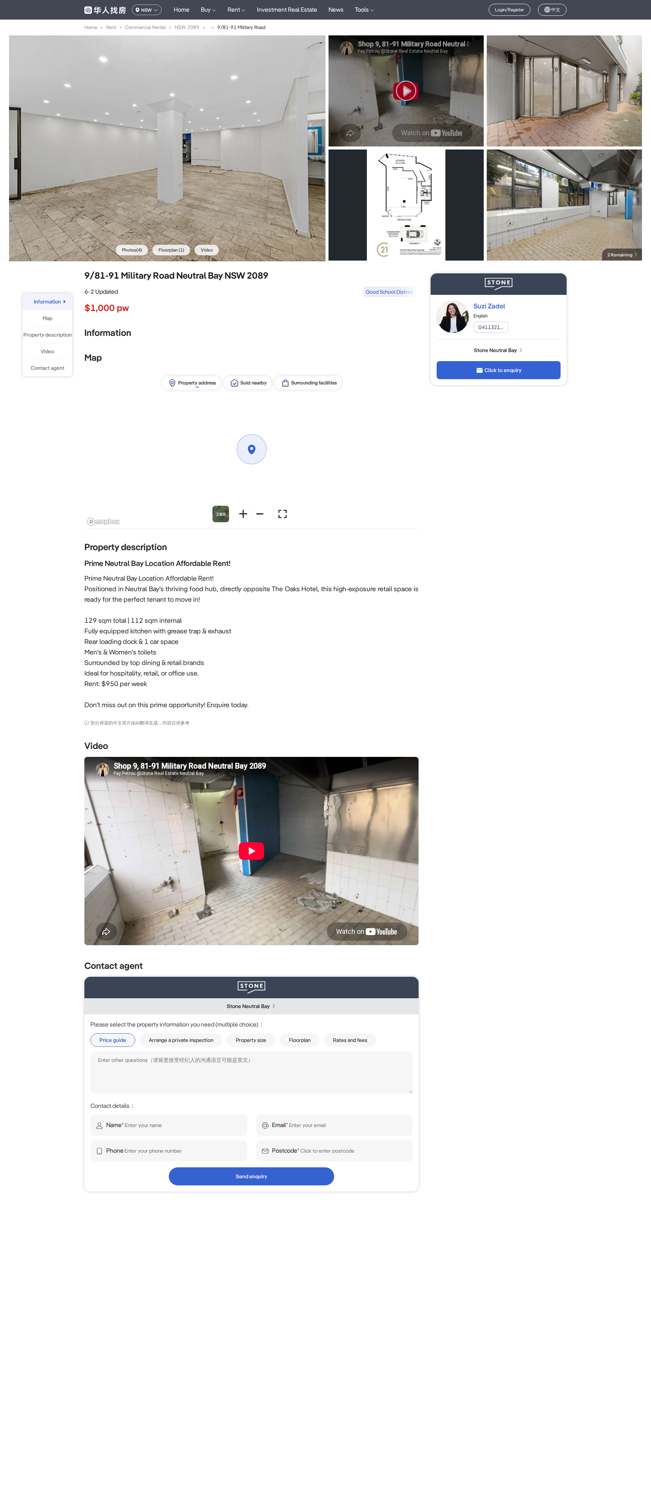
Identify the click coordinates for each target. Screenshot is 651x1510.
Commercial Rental (145, 27)
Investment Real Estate (287, 9)
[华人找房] (105, 10)
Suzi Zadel (489, 306)
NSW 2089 (187, 27)
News (336, 9)
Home (181, 9)
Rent (111, 27)
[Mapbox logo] (103, 521)
